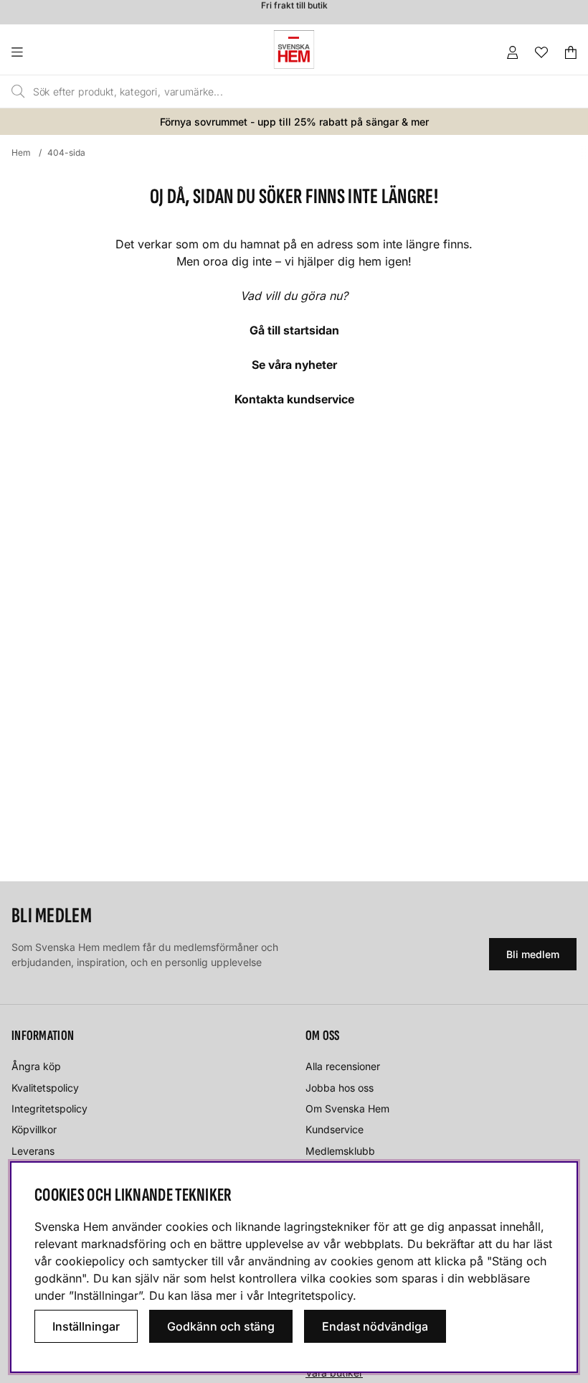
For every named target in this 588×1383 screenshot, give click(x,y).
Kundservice (334, 1129)
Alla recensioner (342, 1066)
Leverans (32, 1151)
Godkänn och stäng (221, 1326)
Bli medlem (532, 954)
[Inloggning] (512, 52)
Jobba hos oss (339, 1088)
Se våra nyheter (294, 364)
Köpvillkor (34, 1129)
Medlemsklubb (340, 1151)
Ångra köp (36, 1066)
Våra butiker (334, 1372)
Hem (21, 152)
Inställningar (86, 1326)
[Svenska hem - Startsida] (294, 49)
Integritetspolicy (49, 1108)
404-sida (66, 152)
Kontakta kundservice (294, 399)
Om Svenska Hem (347, 1108)
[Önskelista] (541, 52)
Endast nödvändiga (375, 1326)
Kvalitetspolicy (45, 1088)
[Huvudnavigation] (46, 52)
